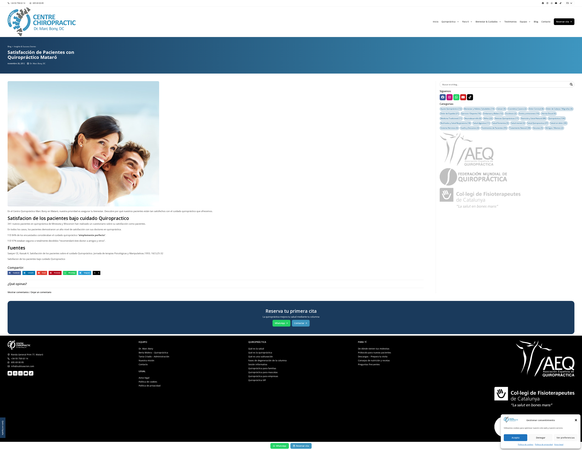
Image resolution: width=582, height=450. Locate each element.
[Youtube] (556, 3)
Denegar (540, 437)
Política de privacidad (544, 444)
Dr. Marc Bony (146, 348)
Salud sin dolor (558, 123)
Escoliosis (510, 113)
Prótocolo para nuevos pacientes (374, 352)
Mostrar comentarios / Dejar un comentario (29, 292)
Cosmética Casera (517, 109)
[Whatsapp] (552, 3)
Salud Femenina (500, 123)
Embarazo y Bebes (493, 113)
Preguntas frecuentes (369, 364)
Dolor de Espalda (450, 113)
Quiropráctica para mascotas (263, 372)
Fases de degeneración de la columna (267, 360)
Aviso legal (558, 444)
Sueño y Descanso (470, 128)
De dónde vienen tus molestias (373, 348)
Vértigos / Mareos (554, 128)
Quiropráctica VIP (257, 380)
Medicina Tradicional (451, 118)
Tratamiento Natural (519, 128)
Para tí (465, 21)
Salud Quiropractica (537, 123)
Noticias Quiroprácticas (506, 118)
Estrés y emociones (529, 113)
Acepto (515, 437)
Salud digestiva (481, 123)
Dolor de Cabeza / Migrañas (559, 109)
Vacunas (538, 128)
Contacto (545, 21)
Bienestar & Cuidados (487, 21)
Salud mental (518, 123)
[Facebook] (543, 3)
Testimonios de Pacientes (494, 128)
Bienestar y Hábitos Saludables (479, 109)
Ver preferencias (566, 437)
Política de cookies (525, 444)
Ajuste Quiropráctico (451, 109)
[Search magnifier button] (571, 84)
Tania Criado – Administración (154, 356)
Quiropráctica (448, 21)
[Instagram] (547, 3)
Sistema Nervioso (449, 128)
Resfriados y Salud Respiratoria (456, 123)
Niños (488, 118)
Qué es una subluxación (260, 356)
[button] (575, 420)
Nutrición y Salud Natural (533, 118)
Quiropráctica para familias (262, 368)
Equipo (523, 21)
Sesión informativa (257, 364)
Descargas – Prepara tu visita (372, 356)
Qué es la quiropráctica (260, 352)
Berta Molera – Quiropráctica (153, 352)
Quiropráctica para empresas (263, 376)
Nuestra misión (146, 360)
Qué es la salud (256, 348)
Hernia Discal (549, 113)
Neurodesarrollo (473, 118)
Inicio (435, 21)
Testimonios (510, 21)
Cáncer (501, 109)
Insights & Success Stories (25, 46)
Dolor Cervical (536, 109)
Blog (536, 21)
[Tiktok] (560, 3)
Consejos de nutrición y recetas (374, 360)
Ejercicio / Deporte (471, 113)
